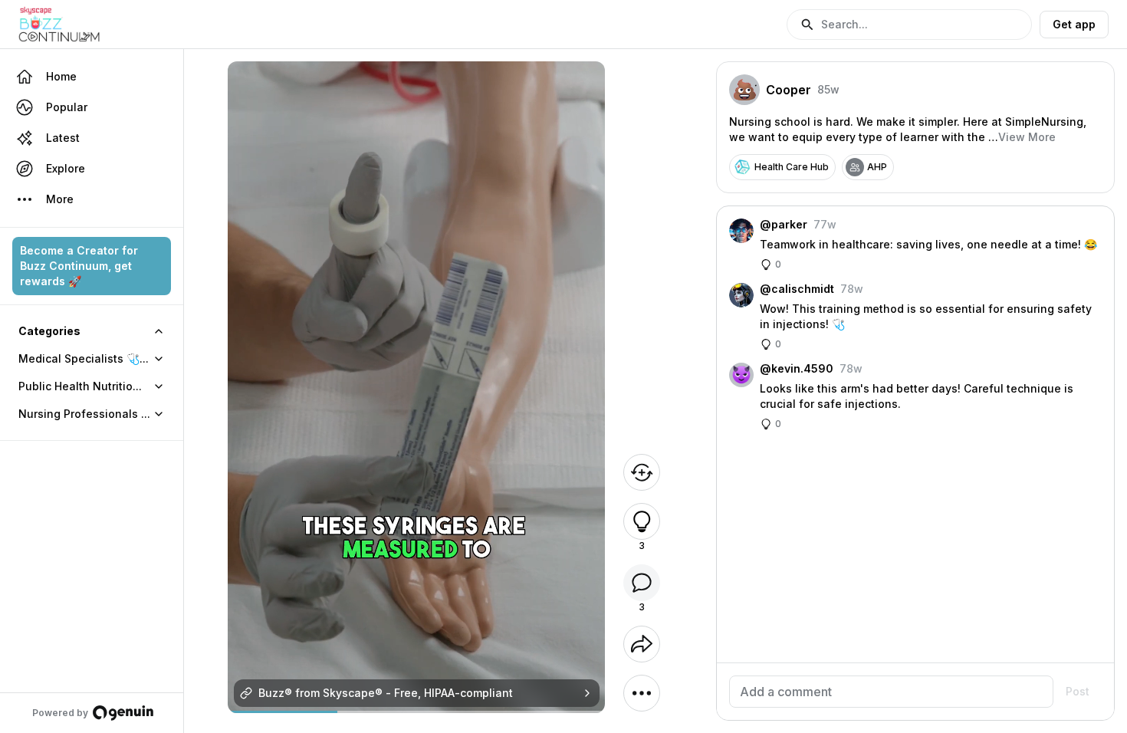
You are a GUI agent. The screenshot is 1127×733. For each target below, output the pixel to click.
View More (1027, 136)
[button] (909, 24)
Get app (1074, 24)
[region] (417, 712)
